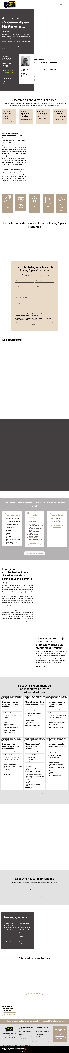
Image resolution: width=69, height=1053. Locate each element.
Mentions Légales (10, 1048)
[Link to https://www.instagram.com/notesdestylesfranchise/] (9, 1037)
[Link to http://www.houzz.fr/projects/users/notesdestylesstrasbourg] (14, 1037)
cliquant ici (35, 319)
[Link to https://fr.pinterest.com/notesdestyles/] (7, 1037)
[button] (17, 626)
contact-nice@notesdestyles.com (31, 76)
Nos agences (7, 1045)
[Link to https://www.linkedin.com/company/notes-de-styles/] (5, 1037)
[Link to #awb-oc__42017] (65, 4)
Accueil (3, 1045)
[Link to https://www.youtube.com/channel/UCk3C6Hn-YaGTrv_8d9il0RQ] (12, 1037)
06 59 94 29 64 (26, 74)
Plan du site (4, 1048)
